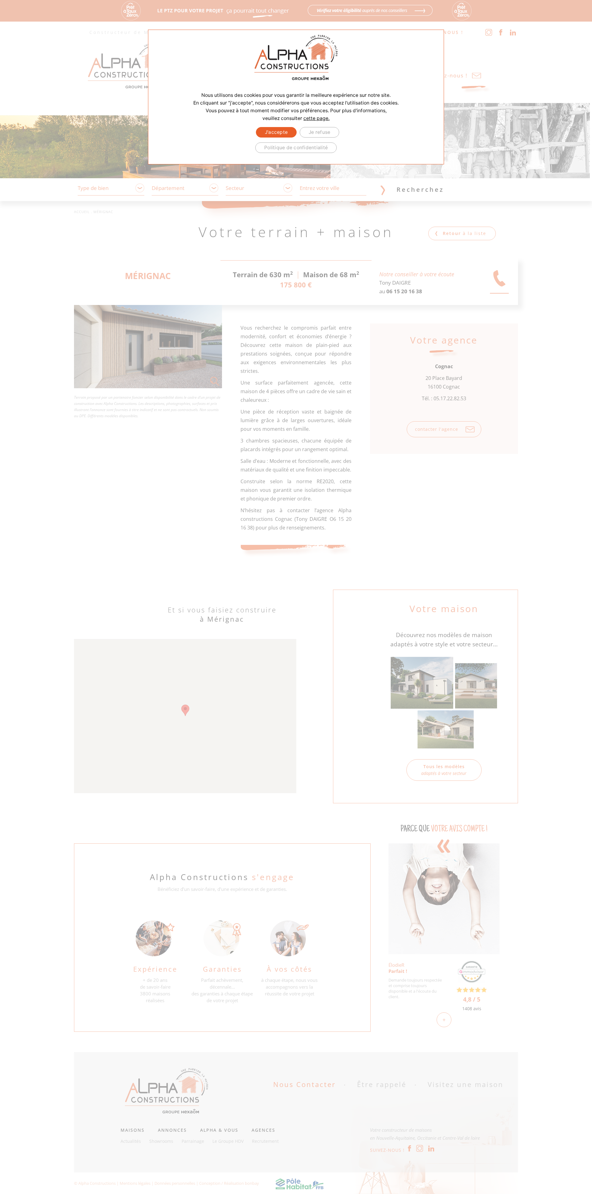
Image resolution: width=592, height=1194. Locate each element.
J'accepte (276, 132)
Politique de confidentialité (296, 147)
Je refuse (319, 132)
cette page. (316, 118)
